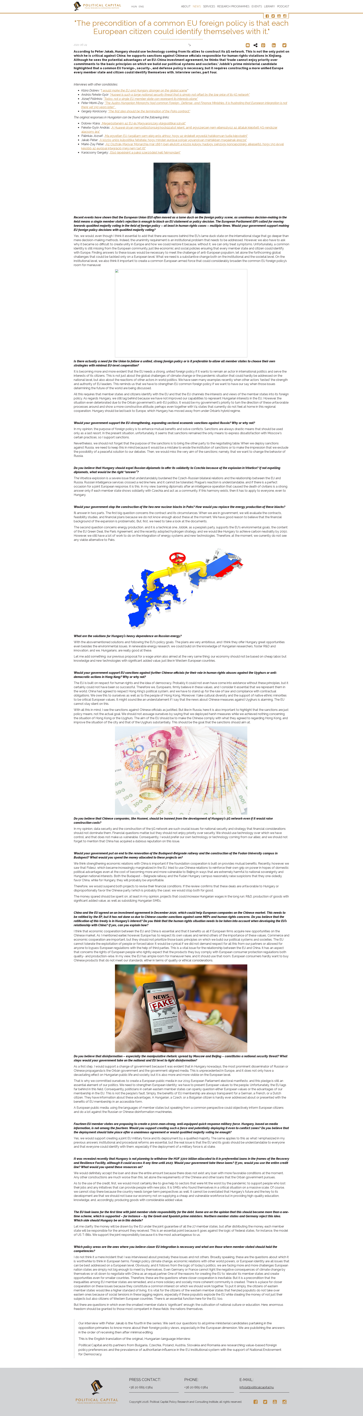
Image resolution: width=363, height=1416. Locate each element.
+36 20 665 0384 (141, 1387)
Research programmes (233, 6)
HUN (134, 6)
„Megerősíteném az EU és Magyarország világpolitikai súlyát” (143, 123)
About (186, 6)
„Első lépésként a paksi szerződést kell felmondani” (145, 152)
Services (209, 6)
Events (257, 6)
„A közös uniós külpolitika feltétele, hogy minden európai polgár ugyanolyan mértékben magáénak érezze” (173, 140)
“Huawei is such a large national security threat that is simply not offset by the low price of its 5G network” (180, 94)
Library (269, 6)
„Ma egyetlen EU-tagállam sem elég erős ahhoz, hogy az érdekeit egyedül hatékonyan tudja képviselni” (176, 136)
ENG (141, 6)
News (197, 6)
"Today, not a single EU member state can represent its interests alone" (150, 99)
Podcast (283, 6)
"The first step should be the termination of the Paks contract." (149, 111)
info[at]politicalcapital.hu (257, 1387)
